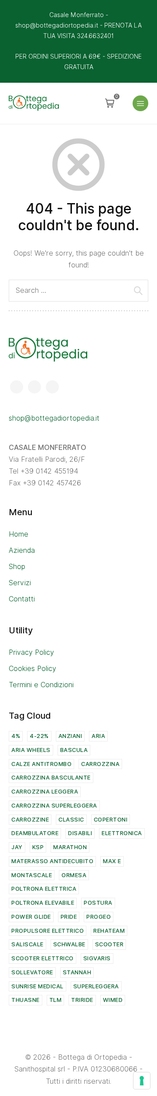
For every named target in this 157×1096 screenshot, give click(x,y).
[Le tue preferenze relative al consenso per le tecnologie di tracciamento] (141, 1080)
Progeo (98, 916)
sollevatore (32, 972)
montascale (31, 875)
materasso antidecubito (52, 861)
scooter (109, 944)
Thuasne (25, 1000)
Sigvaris (97, 958)
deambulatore (34, 833)
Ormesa (73, 875)
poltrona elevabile (42, 902)
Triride (82, 1000)
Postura (98, 902)
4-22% (39, 736)
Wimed (113, 1000)
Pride (69, 916)
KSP (38, 847)
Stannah (77, 972)
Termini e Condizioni (41, 685)
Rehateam (109, 930)
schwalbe (69, 944)
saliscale (27, 944)
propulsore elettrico (47, 930)
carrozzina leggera (44, 791)
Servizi (20, 583)
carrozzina (100, 764)
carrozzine (30, 819)
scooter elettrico (42, 958)
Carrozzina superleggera (54, 805)
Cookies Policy (32, 668)
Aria (98, 736)
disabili (80, 833)
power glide (31, 916)
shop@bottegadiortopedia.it (54, 418)
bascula (74, 750)
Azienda (22, 550)
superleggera (96, 986)
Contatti (22, 599)
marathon (70, 847)
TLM (55, 1000)
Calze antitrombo (41, 764)
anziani (70, 736)
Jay (17, 847)
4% (15, 736)
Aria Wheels (31, 750)
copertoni (111, 819)
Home (18, 534)
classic (71, 819)
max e (112, 861)
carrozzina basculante (51, 777)
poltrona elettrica (43, 888)
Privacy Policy (31, 652)
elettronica (122, 833)
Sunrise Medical (37, 986)
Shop (17, 566)
